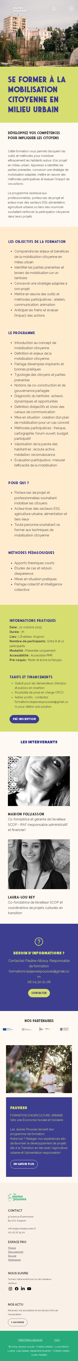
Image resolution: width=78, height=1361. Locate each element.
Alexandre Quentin (40, 1350)
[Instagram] (10, 1288)
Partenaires (14, 1259)
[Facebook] (16, 1288)
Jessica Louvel (26, 1346)
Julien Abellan (39, 1354)
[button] (54, 8)
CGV (57, 1340)
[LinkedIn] (23, 1288)
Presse (12, 1247)
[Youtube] (29, 1288)
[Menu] (71, 8)
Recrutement (15, 1251)
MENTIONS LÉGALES (30, 1340)
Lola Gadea (22, 1350)
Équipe (12, 1255)
